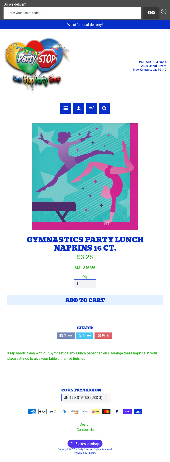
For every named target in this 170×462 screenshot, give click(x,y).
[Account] (78, 108)
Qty (85, 277)
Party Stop (83, 449)
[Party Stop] (37, 66)
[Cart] (91, 108)
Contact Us (85, 430)
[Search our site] (104, 108)
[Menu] (65, 108)
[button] (162, 13)
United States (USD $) (83, 397)
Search (85, 424)
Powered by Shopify (85, 453)
